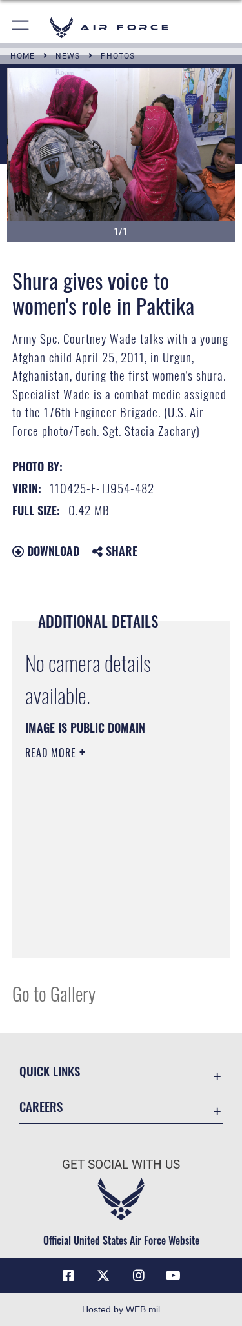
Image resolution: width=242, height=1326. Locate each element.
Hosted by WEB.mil (121, 1309)
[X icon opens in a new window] (103, 1275)
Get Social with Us (121, 1164)
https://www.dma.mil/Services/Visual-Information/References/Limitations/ (103, 916)
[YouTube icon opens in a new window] (173, 1275)
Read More (52, 752)
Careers (41, 1106)
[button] (21, 27)
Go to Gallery (54, 993)
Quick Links (49, 1071)
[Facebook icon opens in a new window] (68, 1275)
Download (51, 550)
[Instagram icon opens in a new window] (138, 1275)
